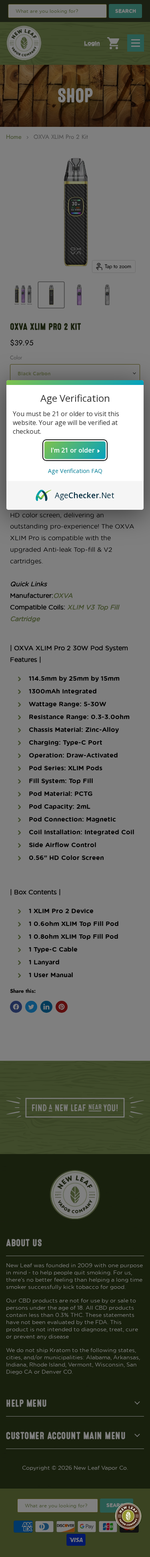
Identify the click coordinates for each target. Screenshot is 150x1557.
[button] (128, 1516)
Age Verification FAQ (75, 471)
